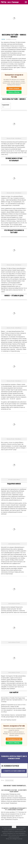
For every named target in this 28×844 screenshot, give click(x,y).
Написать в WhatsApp (14, 92)
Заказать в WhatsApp (14, 742)
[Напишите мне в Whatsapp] (14, 842)
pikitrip (3, 39)
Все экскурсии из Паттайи (14, 739)
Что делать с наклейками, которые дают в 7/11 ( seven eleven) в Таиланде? (14, 809)
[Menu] (26, 2)
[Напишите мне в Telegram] (17, 842)
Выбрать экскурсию (14, 88)
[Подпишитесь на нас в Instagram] (11, 842)
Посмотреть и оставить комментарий (14, 771)
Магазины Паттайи (9, 780)
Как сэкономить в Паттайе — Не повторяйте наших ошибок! (14, 790)
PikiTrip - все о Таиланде (10, 2)
